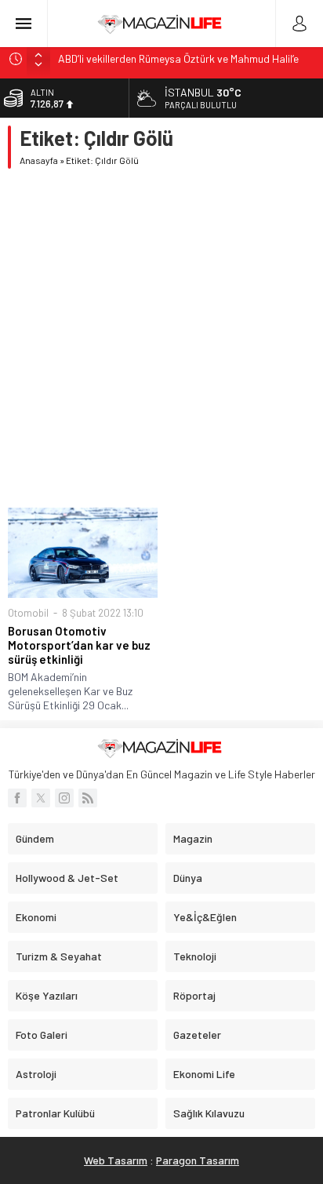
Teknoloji (194, 956)
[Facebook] (17, 798)
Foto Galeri (41, 1034)
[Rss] (87, 798)
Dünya (187, 877)
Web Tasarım (115, 1160)
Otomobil (28, 613)
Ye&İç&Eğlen (205, 917)
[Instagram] (64, 798)
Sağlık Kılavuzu (209, 1113)
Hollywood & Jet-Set (67, 877)
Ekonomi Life (204, 1073)
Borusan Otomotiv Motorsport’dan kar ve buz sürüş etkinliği (79, 645)
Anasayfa (39, 160)
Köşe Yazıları (47, 995)
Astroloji (36, 1073)
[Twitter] (40, 798)
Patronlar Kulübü (55, 1113)
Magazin (192, 838)
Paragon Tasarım (197, 1160)
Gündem (35, 838)
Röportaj (194, 995)
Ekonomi (36, 917)
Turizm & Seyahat (59, 956)
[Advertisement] (161, 338)
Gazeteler (197, 1034)
